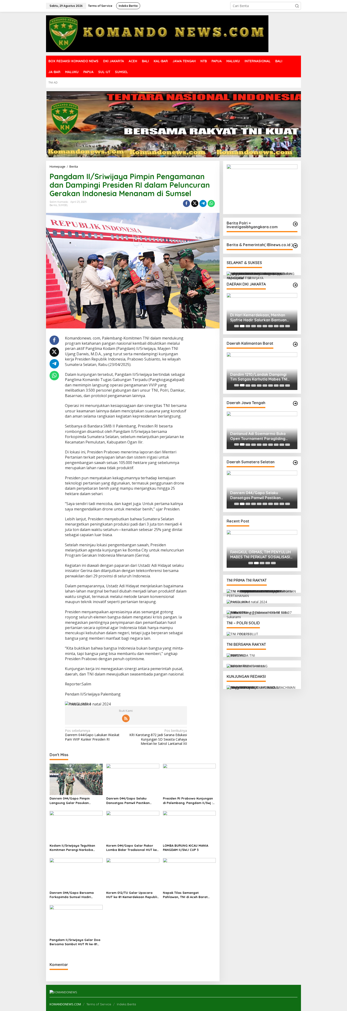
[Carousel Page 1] (236, 326)
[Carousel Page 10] (287, 326)
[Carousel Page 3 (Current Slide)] (247, 326)
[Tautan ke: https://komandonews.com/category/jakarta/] (295, 285)
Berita (53, 205)
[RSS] (126, 718)
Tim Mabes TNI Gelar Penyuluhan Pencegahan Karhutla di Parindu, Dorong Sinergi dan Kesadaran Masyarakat (260, 377)
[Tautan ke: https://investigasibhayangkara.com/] (295, 224)
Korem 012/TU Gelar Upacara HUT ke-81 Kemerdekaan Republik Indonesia (132, 895)
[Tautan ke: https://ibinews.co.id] (295, 246)
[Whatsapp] (211, 203)
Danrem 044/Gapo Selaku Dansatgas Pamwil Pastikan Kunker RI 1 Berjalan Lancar (128, 800)
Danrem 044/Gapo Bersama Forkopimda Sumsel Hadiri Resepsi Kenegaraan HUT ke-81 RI (76, 895)
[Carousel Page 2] (242, 326)
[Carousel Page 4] (253, 326)
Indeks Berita (126, 1004)
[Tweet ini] (194, 203)
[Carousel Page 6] (264, 326)
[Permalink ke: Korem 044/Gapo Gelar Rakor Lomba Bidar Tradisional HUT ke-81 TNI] (132, 826)
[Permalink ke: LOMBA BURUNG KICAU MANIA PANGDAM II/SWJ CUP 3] (189, 826)
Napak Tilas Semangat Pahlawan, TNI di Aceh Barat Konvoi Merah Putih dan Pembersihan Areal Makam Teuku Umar (188, 895)
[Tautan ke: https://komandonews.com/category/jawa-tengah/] (295, 403)
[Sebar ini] (186, 203)
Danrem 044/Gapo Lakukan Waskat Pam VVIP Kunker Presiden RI (92, 735)
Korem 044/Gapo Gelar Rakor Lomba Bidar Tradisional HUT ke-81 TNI (132, 848)
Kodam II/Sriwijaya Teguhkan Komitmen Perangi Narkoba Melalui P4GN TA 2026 (72, 848)
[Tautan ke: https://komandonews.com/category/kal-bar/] (295, 344)
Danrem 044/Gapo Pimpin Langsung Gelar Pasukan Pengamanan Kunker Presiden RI (75, 800)
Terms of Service (98, 1004)
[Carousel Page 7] (270, 326)
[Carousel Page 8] (276, 326)
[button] (297, 6)
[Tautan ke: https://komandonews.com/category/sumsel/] (295, 462)
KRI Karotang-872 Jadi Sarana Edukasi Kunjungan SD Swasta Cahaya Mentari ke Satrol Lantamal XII (158, 737)
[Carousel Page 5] (259, 326)
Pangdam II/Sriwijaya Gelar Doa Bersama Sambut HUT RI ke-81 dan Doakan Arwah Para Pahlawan (75, 942)
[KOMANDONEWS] (157, 33)
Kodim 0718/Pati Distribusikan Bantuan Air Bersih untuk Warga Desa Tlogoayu (264, 436)
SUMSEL (63, 205)
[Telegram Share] (203, 203)
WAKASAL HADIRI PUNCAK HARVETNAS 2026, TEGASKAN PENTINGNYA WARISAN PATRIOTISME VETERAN (256, 318)
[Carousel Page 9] (281, 326)
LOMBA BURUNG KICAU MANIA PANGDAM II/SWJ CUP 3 (185, 848)
